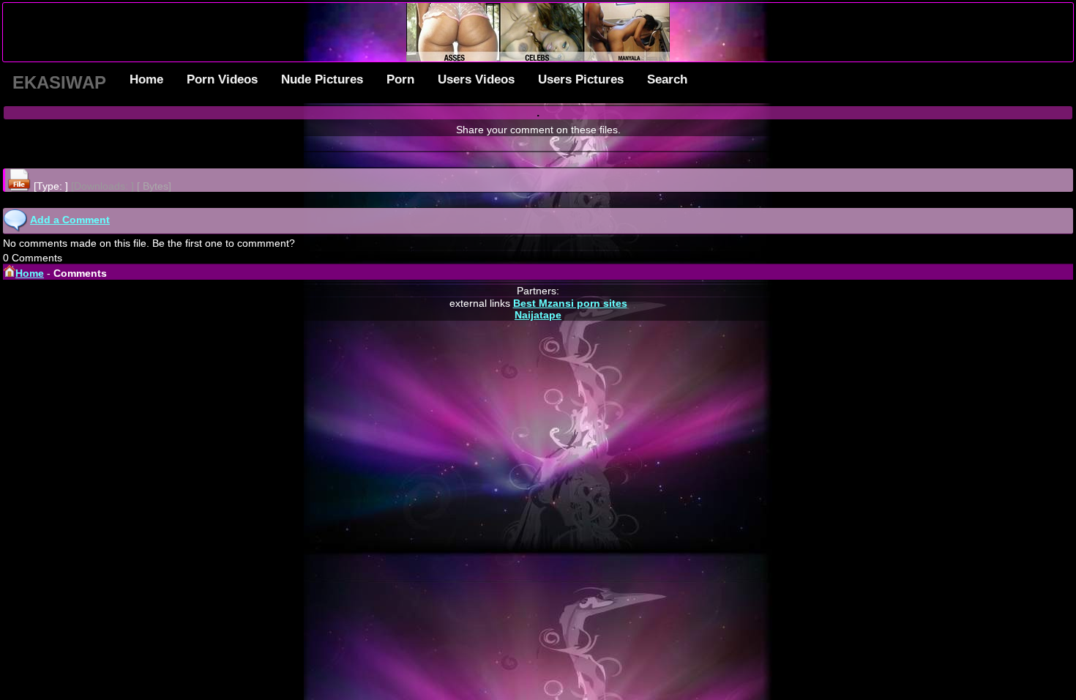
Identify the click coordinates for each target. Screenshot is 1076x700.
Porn (400, 79)
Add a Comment (70, 220)
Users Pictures (581, 79)
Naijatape (538, 315)
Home (146, 79)
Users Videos (476, 79)
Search (667, 79)
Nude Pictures (322, 79)
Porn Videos (222, 79)
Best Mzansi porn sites (570, 303)
